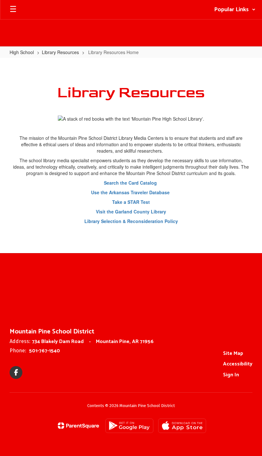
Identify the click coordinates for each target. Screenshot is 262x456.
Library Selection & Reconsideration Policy (131, 221)
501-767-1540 (44, 351)
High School (22, 52)
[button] (235, 9)
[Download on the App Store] (182, 426)
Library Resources (60, 52)
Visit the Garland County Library (131, 211)
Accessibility (237, 364)
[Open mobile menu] (13, 9)
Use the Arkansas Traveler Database (131, 192)
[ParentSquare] (78, 425)
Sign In (231, 375)
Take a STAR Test (131, 202)
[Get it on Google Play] (129, 426)
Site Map (233, 353)
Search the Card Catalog (131, 183)
